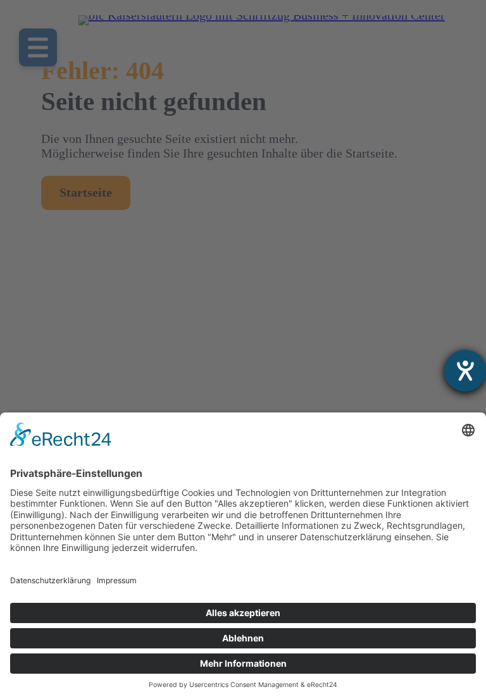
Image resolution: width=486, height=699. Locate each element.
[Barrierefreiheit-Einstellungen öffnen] (465, 371)
